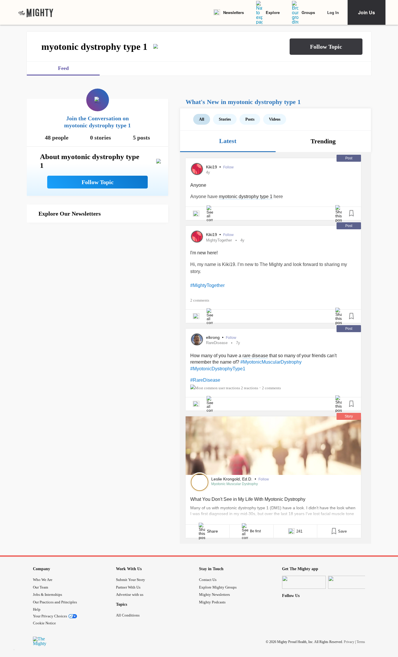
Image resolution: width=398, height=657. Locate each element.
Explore (273, 12)
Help (36, 609)
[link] (35, 12)
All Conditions (128, 615)
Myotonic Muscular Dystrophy (234, 484)
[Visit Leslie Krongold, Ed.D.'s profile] (199, 482)
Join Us (366, 12)
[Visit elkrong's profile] (197, 339)
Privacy (349, 642)
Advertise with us (129, 594)
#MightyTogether (207, 285)
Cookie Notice (44, 623)
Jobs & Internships (47, 594)
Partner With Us (128, 587)
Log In (333, 12)
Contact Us (207, 579)
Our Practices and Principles (55, 602)
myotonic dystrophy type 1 (245, 196)
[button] (326, 46)
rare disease (255, 355)
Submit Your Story (130, 579)
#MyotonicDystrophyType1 (217, 368)
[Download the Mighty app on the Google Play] (350, 582)
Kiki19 (212, 167)
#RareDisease (205, 380)
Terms (361, 642)
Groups (308, 12)
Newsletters (233, 12)
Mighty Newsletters (214, 594)
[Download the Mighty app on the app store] (304, 582)
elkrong (213, 337)
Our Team (40, 587)
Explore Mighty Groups (218, 587)
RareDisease (217, 343)
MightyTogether (219, 240)
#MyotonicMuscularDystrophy (271, 362)
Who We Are (42, 579)
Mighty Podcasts (212, 602)
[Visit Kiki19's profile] (197, 169)
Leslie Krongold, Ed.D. (232, 479)
